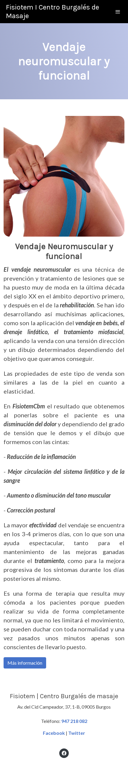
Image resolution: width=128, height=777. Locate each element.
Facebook (54, 733)
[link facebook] (64, 753)
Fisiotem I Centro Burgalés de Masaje (52, 11)
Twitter (76, 733)
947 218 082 (74, 721)
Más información (24, 663)
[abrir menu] (118, 11)
